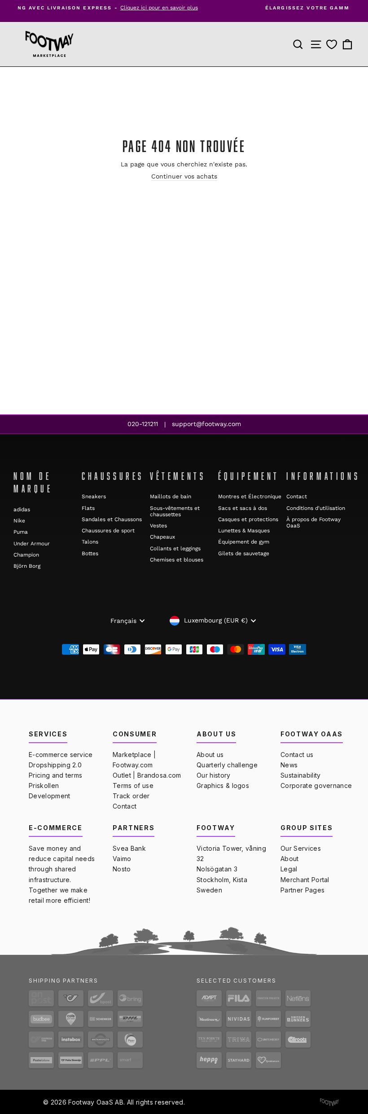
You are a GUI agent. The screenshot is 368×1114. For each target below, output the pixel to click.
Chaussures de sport (108, 530)
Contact (296, 496)
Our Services (300, 848)
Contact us (296, 754)
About (289, 858)
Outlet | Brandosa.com (147, 775)
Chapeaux (162, 537)
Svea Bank (129, 848)
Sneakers (94, 496)
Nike (19, 521)
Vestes (158, 525)
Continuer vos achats (184, 176)
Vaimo (122, 858)
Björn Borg (26, 566)
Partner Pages (302, 890)
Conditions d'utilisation (315, 508)
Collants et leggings (175, 548)
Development (49, 796)
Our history (214, 775)
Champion (26, 555)
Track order (131, 796)
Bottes (90, 553)
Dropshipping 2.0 (55, 765)
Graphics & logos (223, 785)
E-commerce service (61, 754)
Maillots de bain (170, 496)
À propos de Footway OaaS (313, 522)
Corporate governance (316, 785)
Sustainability (300, 775)
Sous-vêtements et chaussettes (175, 511)
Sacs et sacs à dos (242, 508)
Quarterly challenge (227, 765)
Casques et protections (248, 519)
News (289, 765)
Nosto (122, 869)
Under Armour (31, 543)
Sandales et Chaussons (112, 519)
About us (210, 754)
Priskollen (44, 785)
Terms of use (133, 785)
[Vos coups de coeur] (331, 44)
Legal (289, 869)
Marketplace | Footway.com (134, 760)
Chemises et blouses (176, 560)
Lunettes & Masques (244, 530)
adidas (21, 509)
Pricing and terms (55, 775)
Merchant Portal (304, 879)
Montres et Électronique (249, 496)
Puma (20, 532)
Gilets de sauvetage (243, 553)
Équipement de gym (243, 542)
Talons (90, 542)
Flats (88, 508)
